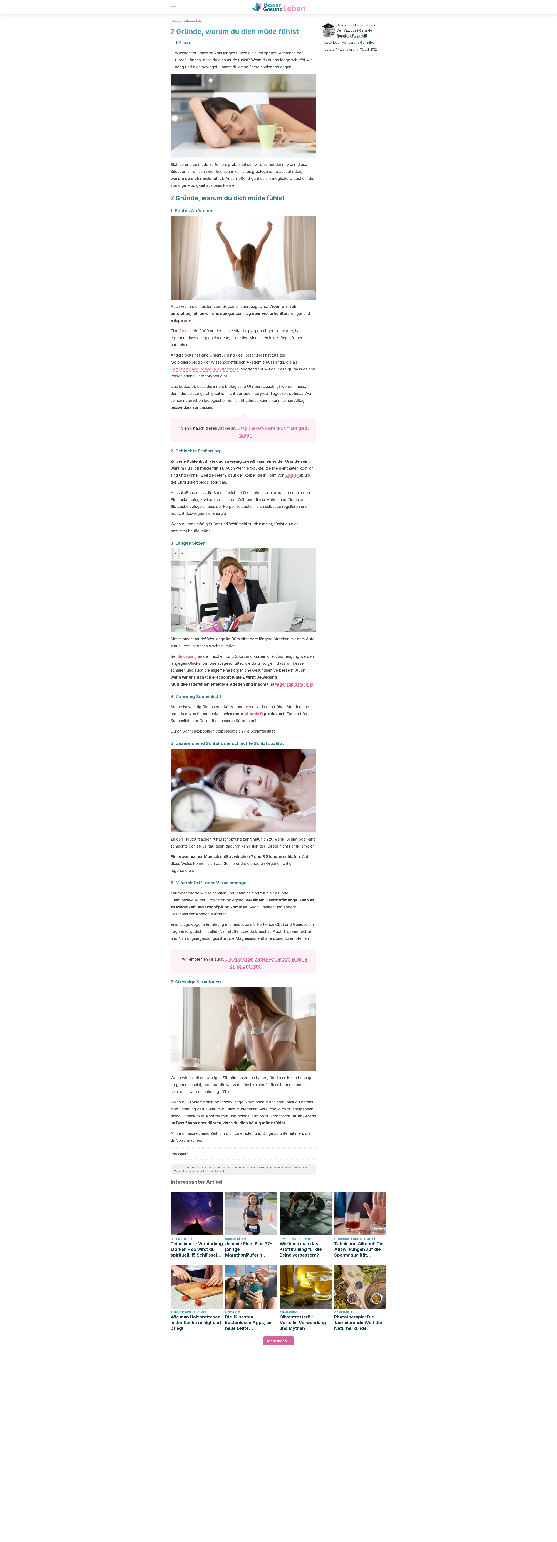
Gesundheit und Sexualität (355, 1239)
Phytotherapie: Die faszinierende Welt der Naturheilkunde (358, 1322)
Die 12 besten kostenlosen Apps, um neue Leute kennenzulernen (249, 1322)
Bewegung (187, 656)
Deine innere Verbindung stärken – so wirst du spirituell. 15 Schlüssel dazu (197, 1249)
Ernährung (288, 1312)
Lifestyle (176, 21)
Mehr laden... (278, 1341)
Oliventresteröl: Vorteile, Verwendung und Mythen (303, 1322)
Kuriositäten (194, 21)
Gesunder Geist (183, 1239)
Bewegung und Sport (296, 1239)
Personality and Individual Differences (204, 369)
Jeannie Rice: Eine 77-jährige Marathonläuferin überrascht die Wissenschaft (248, 1249)
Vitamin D (253, 713)
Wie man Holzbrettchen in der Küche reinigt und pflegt (196, 1322)
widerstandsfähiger (294, 684)
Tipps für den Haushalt (188, 1312)
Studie (185, 331)
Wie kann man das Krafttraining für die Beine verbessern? (301, 1249)
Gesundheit (343, 1312)
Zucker (292, 475)
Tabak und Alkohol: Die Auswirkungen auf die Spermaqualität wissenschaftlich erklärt (359, 1249)
